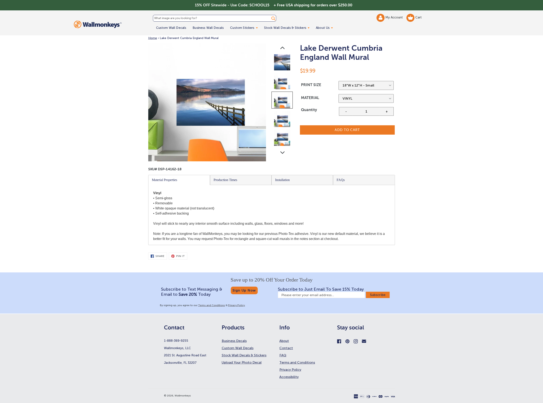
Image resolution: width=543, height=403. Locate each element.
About (284, 341)
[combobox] (214, 18)
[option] (282, 63)
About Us (326, 28)
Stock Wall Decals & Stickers (288, 28)
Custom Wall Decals (171, 28)
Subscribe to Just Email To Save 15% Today (321, 289)
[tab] (179, 180)
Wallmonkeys (183, 395)
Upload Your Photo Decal (242, 362)
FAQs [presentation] (341, 180)
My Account (394, 17)
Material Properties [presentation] (164, 180)
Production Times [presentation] (225, 180)
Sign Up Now (244, 290)
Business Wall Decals (208, 28)
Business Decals (234, 341)
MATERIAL (310, 97)
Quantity (309, 109)
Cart (418, 17)
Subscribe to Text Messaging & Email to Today (191, 292)
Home (152, 38)
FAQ (282, 355)
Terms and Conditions (211, 305)
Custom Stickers (245, 28)
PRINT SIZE (311, 84)
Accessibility (289, 377)
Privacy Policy (236, 305)
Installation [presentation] (282, 180)
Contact (286, 348)
